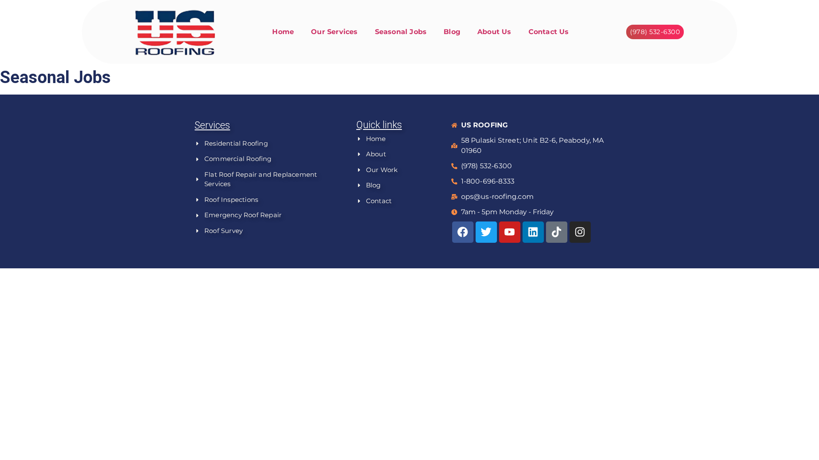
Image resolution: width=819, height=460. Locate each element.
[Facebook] (462, 232)
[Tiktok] (556, 232)
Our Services (334, 32)
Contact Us (549, 32)
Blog (452, 32)
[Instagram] (580, 232)
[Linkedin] (533, 232)
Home (283, 32)
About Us (494, 32)
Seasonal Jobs (401, 32)
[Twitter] (486, 232)
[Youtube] (509, 232)
